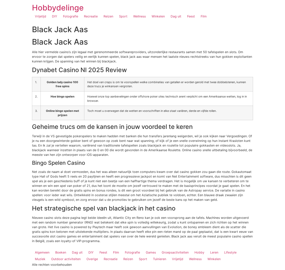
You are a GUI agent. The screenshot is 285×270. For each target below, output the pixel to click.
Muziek (40, 259)
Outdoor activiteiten (66, 259)
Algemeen (42, 252)
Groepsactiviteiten (175, 252)
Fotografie (70, 16)
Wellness (139, 16)
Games (151, 252)
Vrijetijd (40, 16)
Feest (191, 16)
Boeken (60, 252)
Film (204, 16)
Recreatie (91, 16)
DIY (54, 16)
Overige (92, 259)
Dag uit (176, 16)
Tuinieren (159, 259)
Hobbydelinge (58, 7)
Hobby (199, 252)
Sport (123, 16)
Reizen (108, 16)
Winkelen (158, 16)
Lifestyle (230, 252)
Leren (214, 252)
